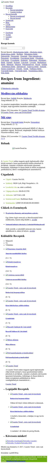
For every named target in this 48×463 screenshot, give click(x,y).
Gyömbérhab (10, 318)
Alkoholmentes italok (20, 52)
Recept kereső (15, 18)
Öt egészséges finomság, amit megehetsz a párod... (22, 213)
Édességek (5, 58)
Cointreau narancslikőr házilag (16, 279)
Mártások (10, 65)
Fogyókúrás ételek (27, 58)
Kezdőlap (9, 6)
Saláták (44, 65)
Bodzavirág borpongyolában (15, 292)
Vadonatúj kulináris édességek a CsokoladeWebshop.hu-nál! (25, 224)
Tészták (19, 69)
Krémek (17, 62)
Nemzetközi (35, 122)
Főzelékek (39, 58)
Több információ (19, 461)
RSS (7, 39)
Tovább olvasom (38, 110)
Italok (3, 62)
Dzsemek (23, 56)
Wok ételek (5, 73)
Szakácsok (9, 20)
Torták (25, 69)
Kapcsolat (9, 29)
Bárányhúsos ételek (8, 54)
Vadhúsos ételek (35, 69)
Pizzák (37, 65)
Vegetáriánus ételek (35, 71)
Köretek (9, 62)
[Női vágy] (16, 112)
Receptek (9, 8)
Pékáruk (18, 65)
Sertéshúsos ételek (8, 67)
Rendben (10, 461)
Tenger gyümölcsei (8, 69)
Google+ (9, 37)
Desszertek (15, 56)
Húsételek (42, 60)
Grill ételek (5, 60)
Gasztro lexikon (16, 12)
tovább (34, 220)
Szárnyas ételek (33, 67)
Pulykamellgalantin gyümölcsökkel (17, 357)
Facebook (9, 33)
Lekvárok (24, 62)
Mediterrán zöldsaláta (14, 93)
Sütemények (21, 67)
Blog (7, 22)
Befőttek (20, 54)
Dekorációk (5, 56)
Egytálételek (14, 58)
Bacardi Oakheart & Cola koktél (16, 331)
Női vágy (6, 117)
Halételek (24, 60)
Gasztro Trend (26, 110)
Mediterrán (28, 98)
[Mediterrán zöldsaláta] (10, 88)
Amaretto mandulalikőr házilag (16, 253)
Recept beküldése (16, 10)
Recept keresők (11, 14)
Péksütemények (28, 65)
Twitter (8, 35)
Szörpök (43, 67)
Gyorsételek (14, 60)
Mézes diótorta (10, 344)
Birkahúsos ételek (30, 54)
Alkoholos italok (36, 52)
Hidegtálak (33, 60)
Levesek (33, 62)
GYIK (8, 25)
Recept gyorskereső (17, 16)
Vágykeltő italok (21, 71)
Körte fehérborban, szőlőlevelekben (17, 305)
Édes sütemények (35, 56)
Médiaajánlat (10, 27)
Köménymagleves (11, 266)
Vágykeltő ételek (7, 71)
